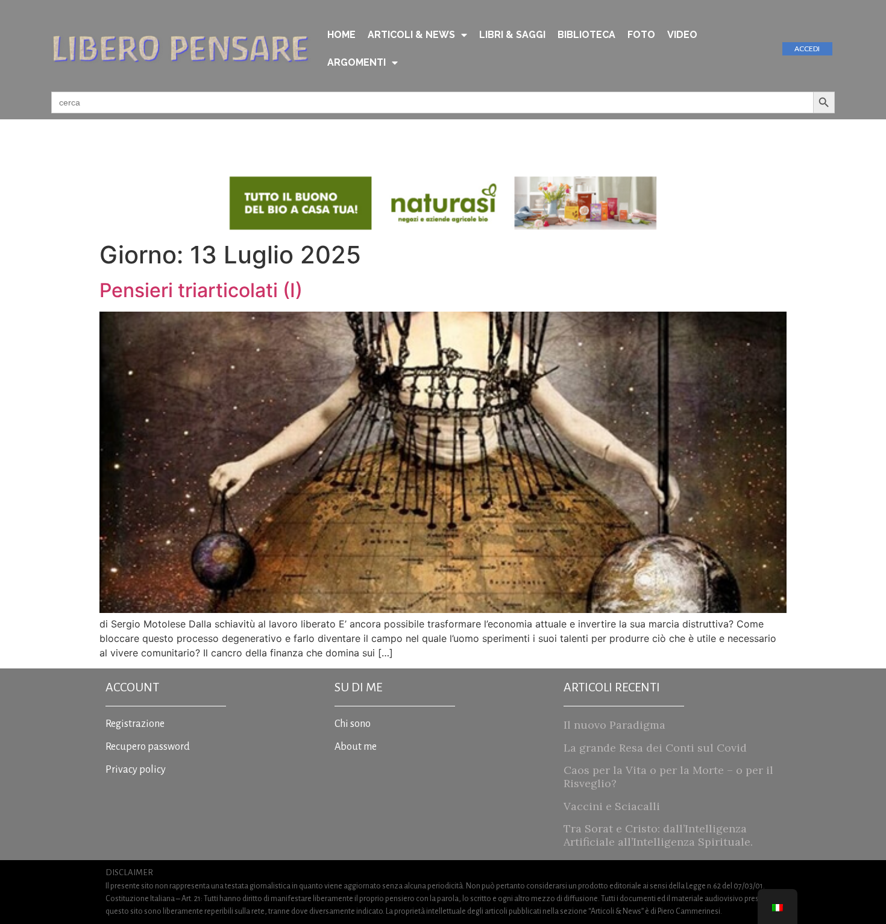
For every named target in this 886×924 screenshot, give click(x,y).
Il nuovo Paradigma (614, 725)
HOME (341, 34)
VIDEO (682, 34)
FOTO (641, 34)
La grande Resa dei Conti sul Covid (655, 748)
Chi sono (353, 723)
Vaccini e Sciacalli (612, 806)
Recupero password (147, 746)
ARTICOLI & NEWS (411, 34)
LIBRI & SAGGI (512, 34)
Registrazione (135, 723)
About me (356, 746)
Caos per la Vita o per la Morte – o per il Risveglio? (668, 776)
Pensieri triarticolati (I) (201, 290)
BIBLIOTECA (586, 34)
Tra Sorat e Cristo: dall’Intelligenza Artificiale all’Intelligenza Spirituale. (658, 835)
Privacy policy (135, 769)
